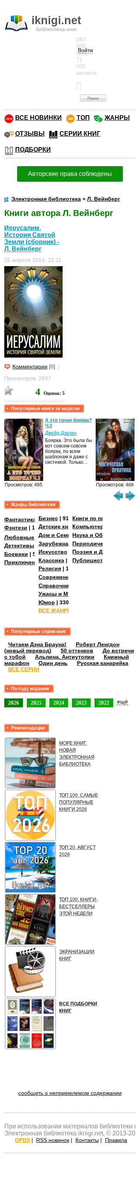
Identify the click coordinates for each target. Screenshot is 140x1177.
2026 (13, 703)
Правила (116, 1140)
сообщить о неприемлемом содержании (70, 1093)
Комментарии (29, 366)
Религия (49, 568)
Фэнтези (15, 527)
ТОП (83, 117)
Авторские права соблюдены (70, 173)
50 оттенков (77, 650)
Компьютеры (90, 526)
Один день (53, 663)
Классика (51, 560)
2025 (36, 703)
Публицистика (92, 560)
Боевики (16, 554)
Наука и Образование (102, 535)
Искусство (52, 552)
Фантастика (20, 519)
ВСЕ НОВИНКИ (38, 117)
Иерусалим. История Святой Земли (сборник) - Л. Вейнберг (31, 238)
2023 (81, 703)
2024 (58, 703)
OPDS (22, 1140)
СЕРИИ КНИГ (80, 133)
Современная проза (65, 577)
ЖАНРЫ (117, 117)
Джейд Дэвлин (61, 433)
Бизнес (48, 518)
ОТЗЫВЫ (30, 133)
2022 (103, 703)
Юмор (46, 602)
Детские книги (57, 526)
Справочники (56, 585)
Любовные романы (31, 537)
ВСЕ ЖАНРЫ (55, 610)
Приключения (23, 562)
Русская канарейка (102, 663)
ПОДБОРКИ (33, 149)
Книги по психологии (101, 518)
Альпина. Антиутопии (64, 657)
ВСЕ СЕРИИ (23, 669)
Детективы (19, 545)
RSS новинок (52, 1140)
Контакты (87, 1140)
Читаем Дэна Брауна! (37, 644)
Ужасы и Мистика (62, 594)
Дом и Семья (56, 535)
